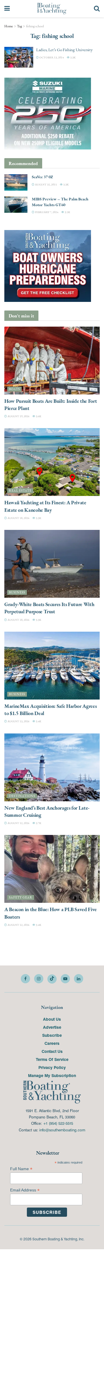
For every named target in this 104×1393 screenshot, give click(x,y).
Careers (52, 1043)
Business (17, 592)
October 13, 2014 (51, 57)
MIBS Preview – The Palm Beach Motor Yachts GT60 (60, 202)
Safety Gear (20, 897)
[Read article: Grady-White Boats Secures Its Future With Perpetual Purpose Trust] (52, 564)
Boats (14, 389)
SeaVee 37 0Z (42, 177)
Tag (19, 26)
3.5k (67, 212)
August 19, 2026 (18, 416)
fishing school (35, 26)
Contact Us (52, 1051)
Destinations (22, 796)
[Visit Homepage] (51, 8)
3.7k (38, 823)
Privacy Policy (52, 1067)
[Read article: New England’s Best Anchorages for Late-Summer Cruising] (52, 767)
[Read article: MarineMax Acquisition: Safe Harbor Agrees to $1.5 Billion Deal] (52, 666)
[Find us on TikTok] (52, 979)
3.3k (73, 57)
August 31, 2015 (45, 184)
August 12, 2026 (18, 823)
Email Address (25, 1190)
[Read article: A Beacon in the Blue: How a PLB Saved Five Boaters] (52, 869)
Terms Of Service (52, 1059)
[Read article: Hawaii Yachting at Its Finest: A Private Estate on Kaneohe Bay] (52, 462)
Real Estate (20, 490)
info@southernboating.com (62, 1129)
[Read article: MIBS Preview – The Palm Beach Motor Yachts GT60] (15, 204)
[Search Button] (97, 8)
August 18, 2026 (18, 518)
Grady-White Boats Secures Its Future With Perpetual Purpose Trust (49, 608)
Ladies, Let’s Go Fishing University (64, 50)
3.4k (38, 721)
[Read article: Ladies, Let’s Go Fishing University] (18, 57)
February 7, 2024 (46, 212)
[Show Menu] (7, 8)
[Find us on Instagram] (38, 978)
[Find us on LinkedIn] (78, 978)
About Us (52, 1019)
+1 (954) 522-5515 (58, 1123)
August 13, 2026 (18, 721)
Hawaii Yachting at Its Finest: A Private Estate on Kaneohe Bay (45, 506)
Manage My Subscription (52, 1075)
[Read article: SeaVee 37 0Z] (15, 182)
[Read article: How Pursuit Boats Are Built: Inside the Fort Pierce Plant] (52, 360)
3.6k (38, 416)
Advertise (52, 1027)
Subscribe (52, 1035)
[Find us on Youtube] (65, 978)
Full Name (21, 1169)
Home (8, 26)
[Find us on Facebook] (25, 978)
